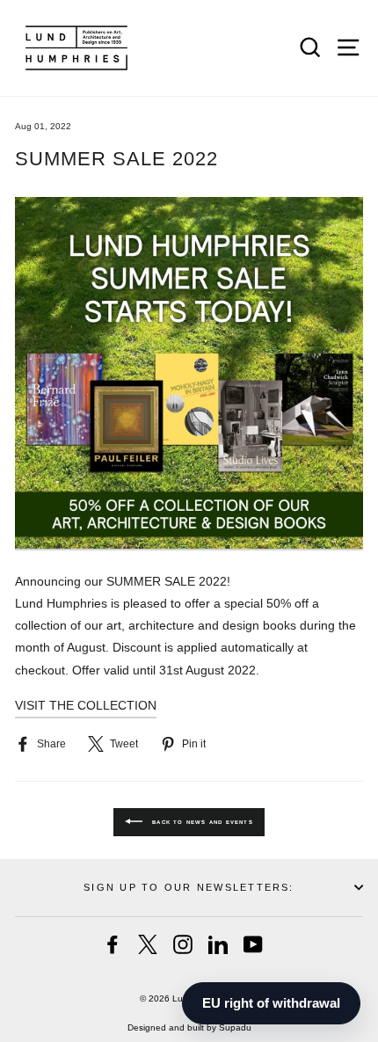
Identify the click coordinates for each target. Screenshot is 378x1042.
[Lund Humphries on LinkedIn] (218, 944)
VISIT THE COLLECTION (85, 705)
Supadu (235, 1027)
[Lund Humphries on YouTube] (253, 944)
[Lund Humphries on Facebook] (112, 944)
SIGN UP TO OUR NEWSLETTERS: (189, 887)
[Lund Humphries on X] (147, 944)
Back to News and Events (201, 822)
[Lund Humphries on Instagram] (183, 944)
